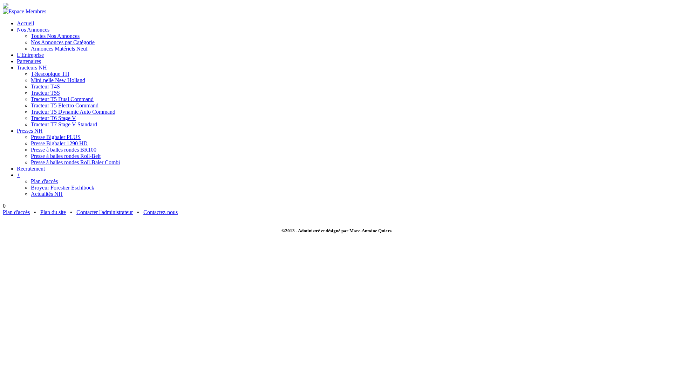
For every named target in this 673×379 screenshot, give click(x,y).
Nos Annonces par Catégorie (63, 42)
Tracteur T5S (45, 93)
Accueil (25, 23)
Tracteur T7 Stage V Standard (64, 124)
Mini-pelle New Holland (58, 80)
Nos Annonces (33, 30)
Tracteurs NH (32, 68)
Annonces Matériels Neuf (59, 49)
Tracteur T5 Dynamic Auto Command (73, 112)
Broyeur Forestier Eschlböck (62, 188)
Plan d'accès (44, 181)
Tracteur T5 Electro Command (64, 105)
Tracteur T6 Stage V (53, 118)
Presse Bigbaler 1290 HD (59, 143)
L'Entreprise (30, 55)
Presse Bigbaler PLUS (56, 137)
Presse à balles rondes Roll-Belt (66, 156)
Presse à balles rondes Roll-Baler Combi (75, 162)
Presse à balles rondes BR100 (63, 150)
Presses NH (30, 131)
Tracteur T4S (45, 86)
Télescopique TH (50, 74)
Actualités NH (47, 194)
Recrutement (31, 169)
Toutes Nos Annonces (55, 36)
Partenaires (29, 61)
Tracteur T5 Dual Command (62, 99)
